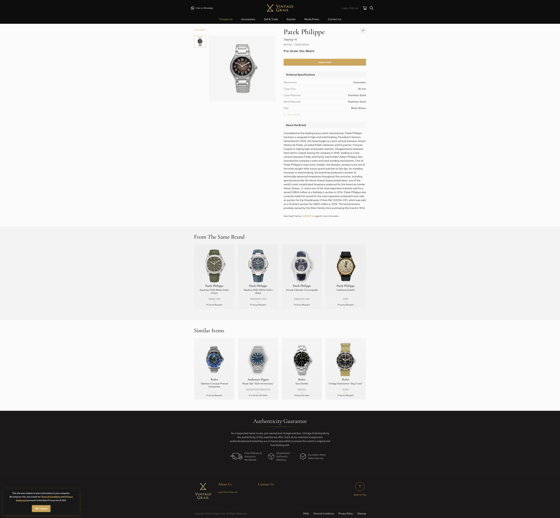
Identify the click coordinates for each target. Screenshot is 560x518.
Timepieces (225, 19)
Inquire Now (324, 62)
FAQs (306, 513)
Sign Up (354, 8)
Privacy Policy (345, 513)
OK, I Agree (41, 508)
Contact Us (334, 19)
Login (345, 8)
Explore (291, 19)
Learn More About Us (227, 492)
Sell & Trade (271, 19)
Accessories (248, 19)
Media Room (311, 19)
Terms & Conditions (51, 496)
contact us (308, 215)
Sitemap (361, 513)
